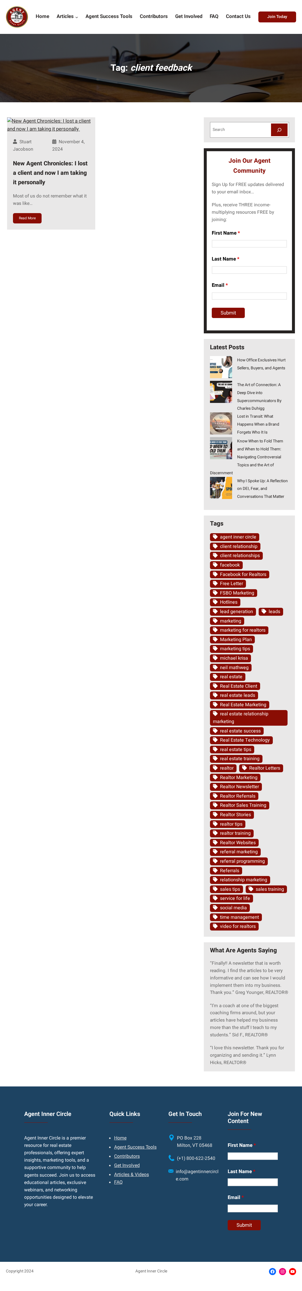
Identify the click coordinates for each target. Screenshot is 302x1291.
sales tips (230, 889)
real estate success (240, 731)
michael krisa (234, 658)
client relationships (240, 555)
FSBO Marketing (237, 593)
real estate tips (235, 749)
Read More (27, 218)
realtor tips (231, 824)
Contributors (127, 1156)
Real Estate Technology (245, 740)
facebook (230, 565)
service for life (235, 898)
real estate (231, 676)
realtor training (235, 833)
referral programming (242, 861)
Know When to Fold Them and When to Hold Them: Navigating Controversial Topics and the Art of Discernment (246, 457)
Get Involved (127, 1165)
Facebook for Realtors (243, 574)
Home (120, 1138)
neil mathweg (234, 667)
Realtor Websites (238, 842)
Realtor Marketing (238, 777)
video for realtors (238, 926)
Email (220, 285)
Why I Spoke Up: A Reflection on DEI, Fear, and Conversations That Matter (262, 489)
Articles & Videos (131, 1174)
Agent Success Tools (135, 1147)
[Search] (279, 129)
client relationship (238, 546)
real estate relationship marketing (240, 717)
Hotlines (228, 602)
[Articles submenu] (76, 16)
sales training (270, 889)
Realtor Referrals (237, 796)
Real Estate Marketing (243, 704)
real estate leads (237, 695)
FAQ (118, 1182)
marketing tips (235, 648)
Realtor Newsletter (239, 786)
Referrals (229, 870)
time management (239, 917)
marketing (230, 621)
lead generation (236, 611)
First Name (226, 233)
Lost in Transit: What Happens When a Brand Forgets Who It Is (258, 424)
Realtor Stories (235, 814)
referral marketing (239, 851)
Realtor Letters (264, 768)
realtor (227, 768)
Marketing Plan (236, 639)
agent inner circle (238, 537)
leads (274, 611)
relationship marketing (243, 879)
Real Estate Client (238, 686)
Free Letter (231, 583)
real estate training (240, 758)
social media (233, 907)
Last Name (225, 259)
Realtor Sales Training (243, 805)
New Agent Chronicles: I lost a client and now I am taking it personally (50, 173)
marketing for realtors (242, 630)
